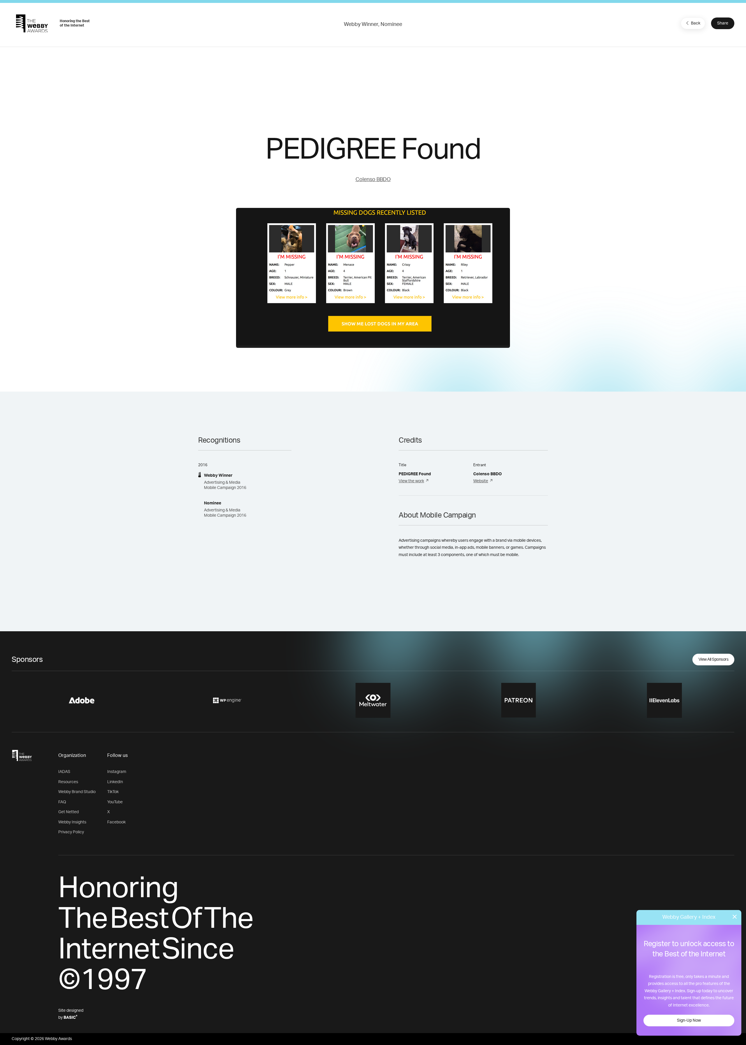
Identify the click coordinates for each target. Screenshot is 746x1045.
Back (695, 23)
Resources (68, 782)
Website (480, 481)
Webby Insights (72, 822)
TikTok (113, 792)
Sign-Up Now (689, 1020)
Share (722, 23)
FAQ (62, 802)
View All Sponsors (714, 659)
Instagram (116, 772)
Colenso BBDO (373, 179)
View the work (411, 481)
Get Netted (68, 812)
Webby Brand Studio (77, 792)
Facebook (116, 822)
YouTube (115, 802)
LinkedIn (115, 782)
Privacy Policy (71, 832)
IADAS (64, 772)
